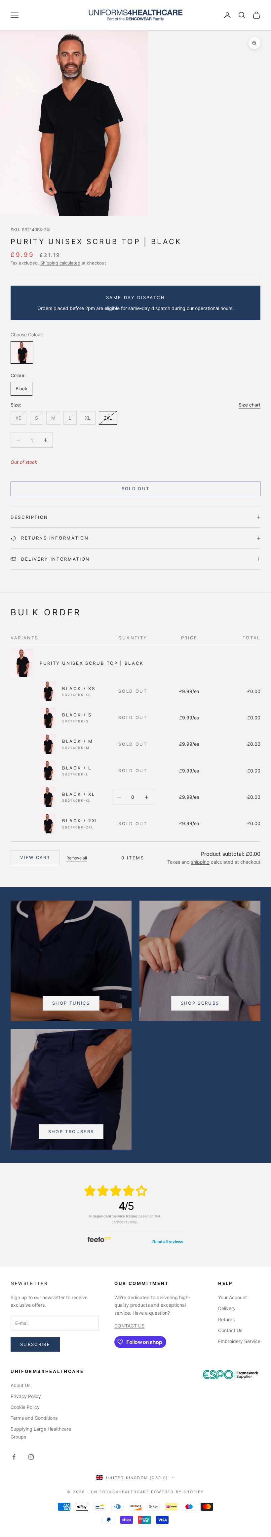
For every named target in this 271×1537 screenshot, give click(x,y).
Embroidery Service (239, 1341)
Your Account (232, 1297)
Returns (226, 1319)
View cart (35, 857)
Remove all (76, 857)
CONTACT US (129, 1325)
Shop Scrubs (200, 1003)
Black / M (77, 741)
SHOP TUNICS (71, 1003)
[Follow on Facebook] (14, 1457)
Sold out (136, 488)
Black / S (77, 714)
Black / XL (78, 794)
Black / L (77, 767)
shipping (200, 862)
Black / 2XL (80, 820)
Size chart (249, 404)
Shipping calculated (60, 262)
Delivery (227, 1308)
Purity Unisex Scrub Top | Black (92, 663)
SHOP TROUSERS (71, 1131)
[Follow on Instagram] (31, 1457)
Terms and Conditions (34, 1418)
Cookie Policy (25, 1407)
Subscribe (35, 1344)
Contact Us (230, 1330)
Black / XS (78, 688)
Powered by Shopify (177, 1492)
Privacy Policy (26, 1396)
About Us (20, 1385)
